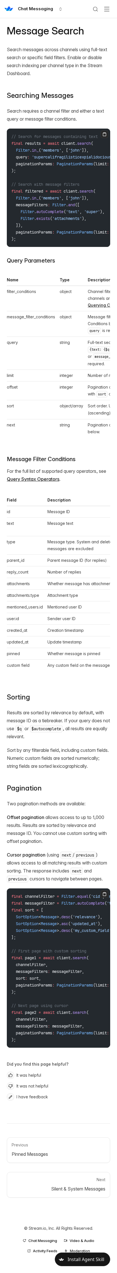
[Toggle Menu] (106, 9)
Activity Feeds (45, 1251)
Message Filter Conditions (41, 459)
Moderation (80, 1251)
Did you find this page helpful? (37, 1064)
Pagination (24, 788)
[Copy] (104, 134)
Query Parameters (31, 260)
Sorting (18, 697)
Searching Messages (40, 95)
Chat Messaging (42, 1240)
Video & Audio (82, 1240)
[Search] (95, 9)
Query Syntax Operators (33, 479)
